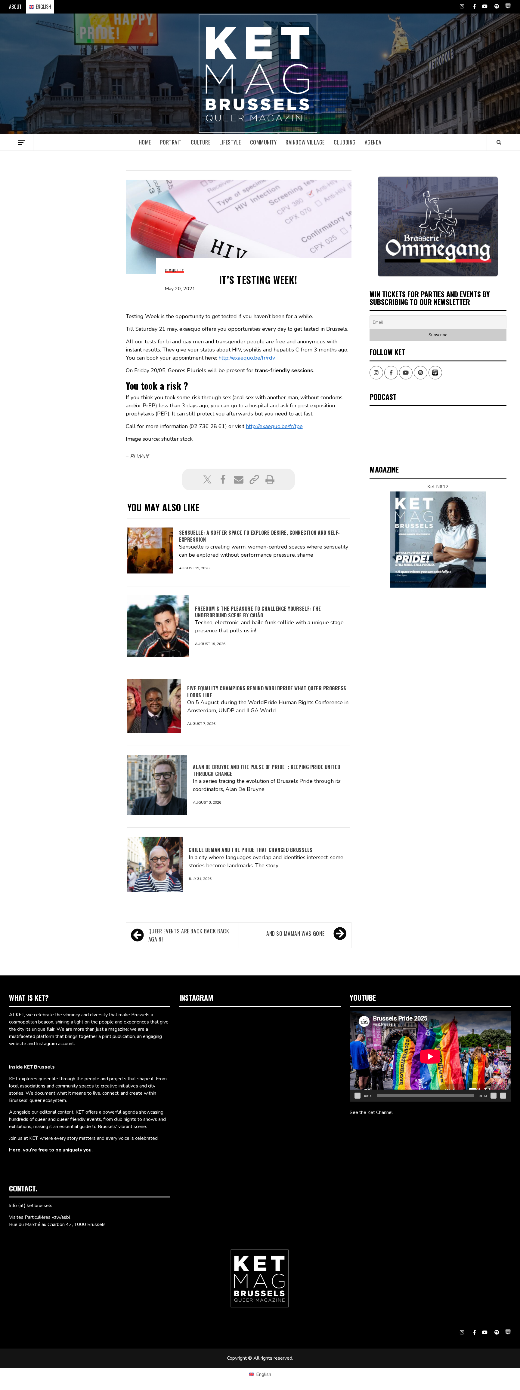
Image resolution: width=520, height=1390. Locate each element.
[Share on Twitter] (207, 479)
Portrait (171, 142)
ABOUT (15, 6)
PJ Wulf (139, 456)
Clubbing (345, 142)
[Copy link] (254, 479)
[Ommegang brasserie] (438, 226)
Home (145, 142)
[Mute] (494, 1096)
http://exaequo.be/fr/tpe (274, 426)
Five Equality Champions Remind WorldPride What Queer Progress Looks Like (266, 691)
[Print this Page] (270, 479)
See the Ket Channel (371, 1112)
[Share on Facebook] (223, 479)
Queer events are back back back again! (188, 935)
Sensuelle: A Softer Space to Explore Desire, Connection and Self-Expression (259, 536)
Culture (201, 142)
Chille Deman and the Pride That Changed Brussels (251, 849)
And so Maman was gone (295, 933)
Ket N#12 (438, 486)
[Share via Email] (238, 479)
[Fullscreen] (503, 1096)
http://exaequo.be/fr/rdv (246, 357)
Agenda (373, 142)
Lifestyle (230, 142)
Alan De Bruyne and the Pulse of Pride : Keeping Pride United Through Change (266, 770)
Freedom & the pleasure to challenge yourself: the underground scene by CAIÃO (258, 612)
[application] (430, 1056)
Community (263, 142)
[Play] (357, 1096)
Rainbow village (305, 142)
